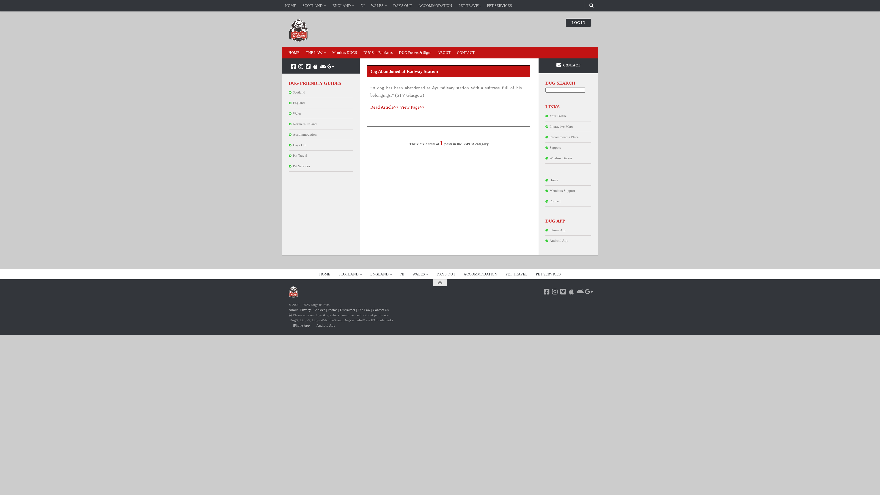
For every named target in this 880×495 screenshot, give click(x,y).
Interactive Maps (561, 126)
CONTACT (466, 53)
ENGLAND (342, 6)
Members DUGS (344, 53)
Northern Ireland (305, 124)
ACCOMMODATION (435, 6)
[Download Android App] (322, 66)
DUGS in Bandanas (378, 53)
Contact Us (381, 310)
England (299, 103)
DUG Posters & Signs (415, 53)
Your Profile (558, 116)
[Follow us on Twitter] (308, 66)
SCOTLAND (312, 6)
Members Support (562, 190)
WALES (377, 6)
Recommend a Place (564, 137)
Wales (297, 113)
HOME (290, 6)
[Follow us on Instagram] (300, 66)
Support (555, 147)
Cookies (319, 310)
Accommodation (305, 134)
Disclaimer (347, 310)
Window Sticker (561, 158)
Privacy (305, 310)
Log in (578, 22)
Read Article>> (384, 107)
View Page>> (412, 107)
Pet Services (301, 166)
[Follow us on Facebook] (293, 66)
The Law (364, 310)
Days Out (299, 145)
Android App (559, 240)
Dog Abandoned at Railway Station (403, 71)
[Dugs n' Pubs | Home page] (299, 30)
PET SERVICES (499, 6)
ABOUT (444, 53)
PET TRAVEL (470, 6)
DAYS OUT (402, 6)
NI (363, 6)
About (293, 310)
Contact (555, 201)
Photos (332, 310)
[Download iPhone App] (315, 66)
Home (554, 180)
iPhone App (558, 230)
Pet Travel (300, 155)
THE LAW (314, 53)
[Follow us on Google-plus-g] (330, 66)
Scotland (299, 92)
